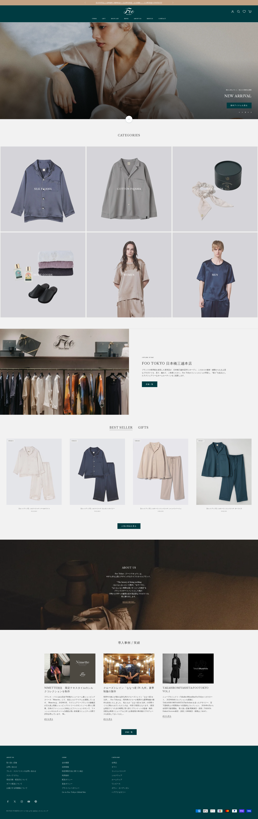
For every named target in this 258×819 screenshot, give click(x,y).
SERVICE (150, 18)
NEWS (126, 18)
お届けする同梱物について (16, 788)
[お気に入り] (244, 11)
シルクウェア (117, 775)
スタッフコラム (12, 775)
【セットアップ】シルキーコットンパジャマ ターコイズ (224, 508)
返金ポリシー (67, 784)
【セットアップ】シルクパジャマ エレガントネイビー (97, 508)
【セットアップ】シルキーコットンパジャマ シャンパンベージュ (160, 508)
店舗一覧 (149, 384)
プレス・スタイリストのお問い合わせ (21, 771)
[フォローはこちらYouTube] (28, 801)
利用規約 (65, 775)
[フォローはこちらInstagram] (21, 801)
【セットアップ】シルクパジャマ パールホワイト (34, 508)
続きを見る (48, 719)
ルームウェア (117, 779)
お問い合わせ (11, 767)
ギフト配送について (14, 784)
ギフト (114, 767)
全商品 (114, 763)
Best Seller (121, 427)
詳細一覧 (129, 732)
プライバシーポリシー (70, 788)
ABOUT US (137, 18)
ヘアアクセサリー (119, 792)
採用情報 (65, 767)
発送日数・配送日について (16, 779)
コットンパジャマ (119, 771)
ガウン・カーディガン (120, 788)
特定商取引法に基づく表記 (72, 771)
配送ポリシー (67, 779)
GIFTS (143, 427)
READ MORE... (129, 602)
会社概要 (65, 763)
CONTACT (162, 18)
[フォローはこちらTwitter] (14, 801)
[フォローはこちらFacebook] (7, 801)
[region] (129, 70)
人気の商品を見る (129, 526)
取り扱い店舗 (11, 763)
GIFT (103, 18)
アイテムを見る (241, 105)
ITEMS (94, 18)
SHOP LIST (115, 18)
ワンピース (116, 784)
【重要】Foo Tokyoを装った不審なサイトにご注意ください (129, 3)
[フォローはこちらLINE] (35, 801)
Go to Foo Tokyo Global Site (74, 792)
